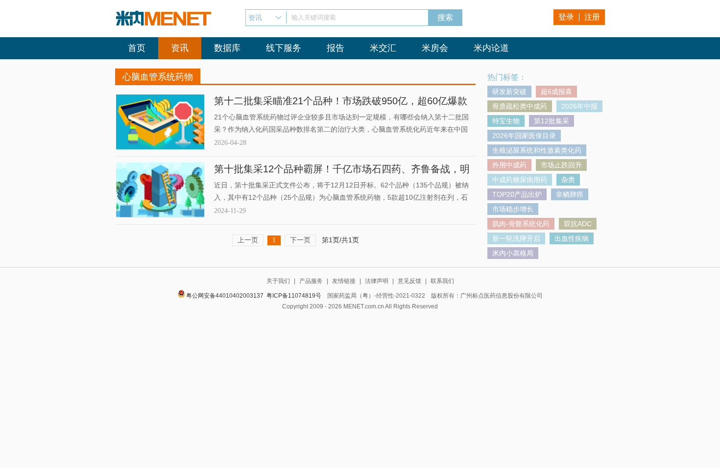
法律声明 (376, 281)
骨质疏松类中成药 (519, 106)
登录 (566, 17)
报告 (335, 48)
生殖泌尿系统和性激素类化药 (536, 150)
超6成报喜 (556, 91)
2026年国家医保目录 (524, 136)
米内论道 (491, 48)
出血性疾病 (571, 238)
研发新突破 (509, 91)
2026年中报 (579, 106)
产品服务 (311, 281)
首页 (136, 48)
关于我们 (278, 281)
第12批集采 (551, 121)
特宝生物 (506, 121)
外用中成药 (509, 165)
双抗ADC (578, 224)
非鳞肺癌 (569, 194)
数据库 (227, 48)
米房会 (435, 48)
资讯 (180, 48)
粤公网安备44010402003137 (225, 295)
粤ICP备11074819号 (293, 295)
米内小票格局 (512, 253)
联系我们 (442, 281)
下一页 (300, 240)
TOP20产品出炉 (517, 194)
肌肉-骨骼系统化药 (521, 224)
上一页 (248, 240)
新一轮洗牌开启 (516, 238)
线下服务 (283, 48)
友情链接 (344, 281)
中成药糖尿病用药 (519, 180)
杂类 (568, 180)
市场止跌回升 (561, 165)
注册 (592, 17)
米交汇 (383, 48)
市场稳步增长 (512, 209)
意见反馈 (409, 281)
